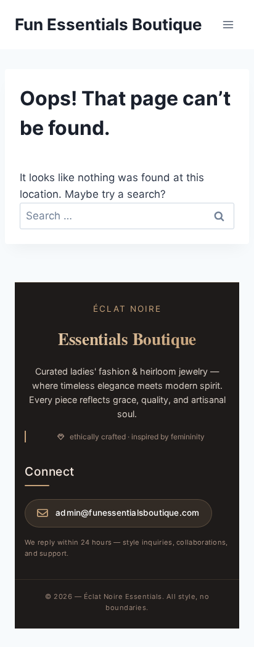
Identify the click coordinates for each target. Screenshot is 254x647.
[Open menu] (227, 24)
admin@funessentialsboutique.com (127, 513)
